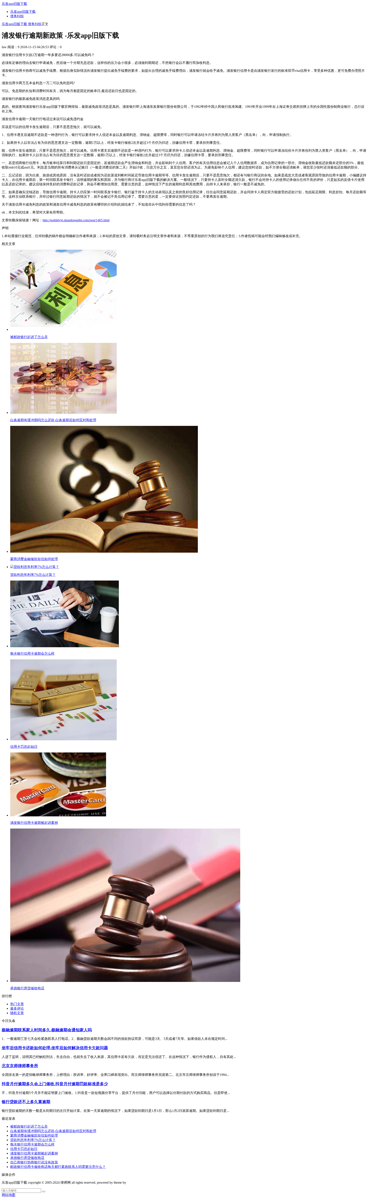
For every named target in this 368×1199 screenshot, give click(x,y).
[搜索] (43, 1191)
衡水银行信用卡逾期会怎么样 (32, 1144)
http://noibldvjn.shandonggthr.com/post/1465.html (76, 220)
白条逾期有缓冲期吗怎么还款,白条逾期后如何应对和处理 (53, 1131)
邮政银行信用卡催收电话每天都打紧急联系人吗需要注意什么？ (58, 1167)
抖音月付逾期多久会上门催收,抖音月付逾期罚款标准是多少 (55, 1084)
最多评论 (17, 1008)
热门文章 (17, 1004)
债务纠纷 (17, 16)
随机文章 (17, 1013)
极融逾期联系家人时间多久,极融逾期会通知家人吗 (47, 1030)
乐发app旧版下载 (14, 4)
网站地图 (8, 1195)
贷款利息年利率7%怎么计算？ (33, 1140)
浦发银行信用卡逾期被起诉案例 (34, 1153)
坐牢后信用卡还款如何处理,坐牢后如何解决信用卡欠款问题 (55, 1048)
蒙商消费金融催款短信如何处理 (34, 1135)
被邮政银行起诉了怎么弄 (29, 1126)
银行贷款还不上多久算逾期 (26, 1102)
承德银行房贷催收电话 (27, 1158)
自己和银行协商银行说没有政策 (34, 1162)
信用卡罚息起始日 (23, 1149)
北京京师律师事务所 (20, 1066)
